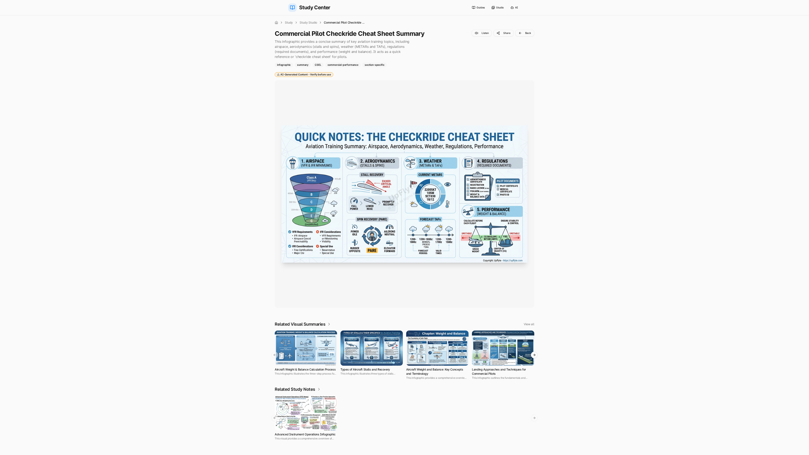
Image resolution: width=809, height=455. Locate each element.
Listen (485, 33)
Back (528, 33)
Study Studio (308, 22)
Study (289, 22)
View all (529, 324)
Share (506, 33)
